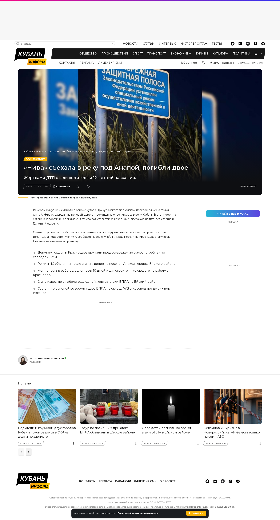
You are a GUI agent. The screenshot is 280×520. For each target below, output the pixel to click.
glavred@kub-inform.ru (194, 507)
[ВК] (240, 43)
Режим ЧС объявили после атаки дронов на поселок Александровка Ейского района (106, 264)
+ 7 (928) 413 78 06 (223, 507)
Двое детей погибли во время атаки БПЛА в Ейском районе (166, 430)
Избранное (188, 62)
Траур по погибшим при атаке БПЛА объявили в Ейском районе (107, 430)
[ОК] (255, 43)
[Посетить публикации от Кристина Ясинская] (23, 360)
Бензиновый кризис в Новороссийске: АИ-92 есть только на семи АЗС (232, 432)
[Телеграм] (263, 43)
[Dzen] (247, 43)
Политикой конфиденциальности (138, 513)
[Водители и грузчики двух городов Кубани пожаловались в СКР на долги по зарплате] (47, 406)
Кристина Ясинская (51, 358)
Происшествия (56, 151)
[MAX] (232, 43)
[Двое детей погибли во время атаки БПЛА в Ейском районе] (171, 406)
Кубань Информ (34, 151)
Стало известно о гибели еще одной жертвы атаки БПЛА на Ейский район (98, 281)
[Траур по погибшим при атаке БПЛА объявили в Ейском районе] (109, 406)
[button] (196, 513)
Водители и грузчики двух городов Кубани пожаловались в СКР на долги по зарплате (47, 432)
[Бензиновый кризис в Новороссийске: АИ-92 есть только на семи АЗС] (233, 406)
